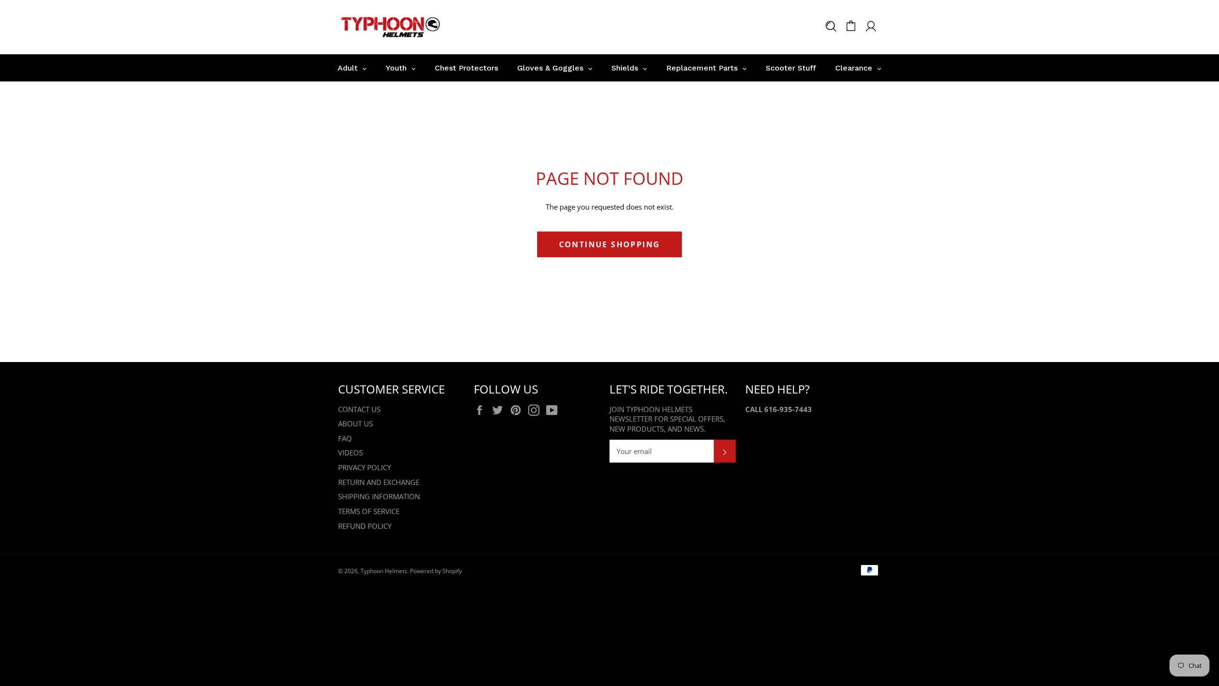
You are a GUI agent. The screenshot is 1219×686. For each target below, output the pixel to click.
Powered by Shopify (436, 571)
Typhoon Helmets (383, 571)
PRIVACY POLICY (364, 467)
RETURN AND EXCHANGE (379, 482)
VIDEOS (350, 452)
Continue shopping (609, 244)
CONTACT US (359, 409)
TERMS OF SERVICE (369, 511)
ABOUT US (355, 423)
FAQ (345, 438)
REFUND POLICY (364, 526)
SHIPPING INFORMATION (379, 496)
